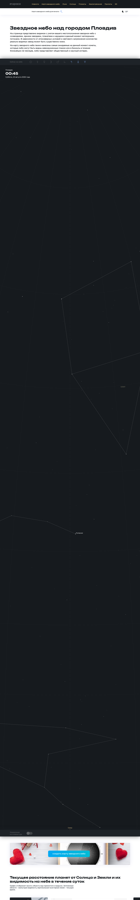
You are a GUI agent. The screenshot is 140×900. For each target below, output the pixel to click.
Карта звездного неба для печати (45, 11)
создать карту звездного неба (68, 854)
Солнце (73, 4)
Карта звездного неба (51, 4)
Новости (35, 4)
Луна (64, 4)
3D (116, 4)
